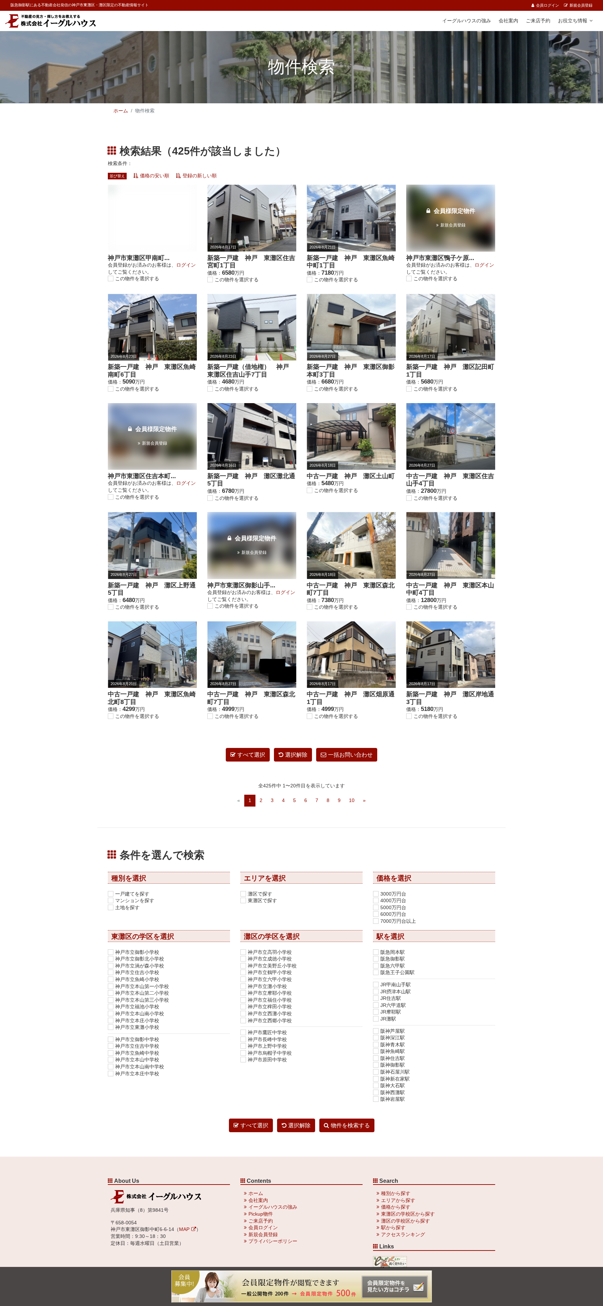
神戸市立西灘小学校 (270, 1013)
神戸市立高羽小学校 (270, 952)
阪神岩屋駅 (392, 1099)
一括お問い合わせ (350, 755)
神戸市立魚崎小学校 (137, 979)
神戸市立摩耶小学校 (270, 993)
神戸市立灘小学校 (267, 986)
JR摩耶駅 (390, 1012)
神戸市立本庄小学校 (137, 1020)
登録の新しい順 (200, 175)
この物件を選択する (137, 278)
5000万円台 (393, 907)
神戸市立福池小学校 (137, 1006)
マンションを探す (134, 900)
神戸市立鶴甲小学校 (270, 972)
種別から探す (395, 1193)
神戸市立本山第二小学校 (142, 993)
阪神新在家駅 (395, 1079)
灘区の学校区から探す (405, 1221)
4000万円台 (393, 900)
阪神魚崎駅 (392, 1051)
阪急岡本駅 (392, 952)
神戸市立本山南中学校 (139, 1066)
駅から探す (393, 1227)
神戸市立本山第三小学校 (142, 1000)
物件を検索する (350, 1125)
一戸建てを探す (132, 894)
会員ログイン (547, 5)
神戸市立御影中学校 (137, 1039)
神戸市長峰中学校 (267, 1039)
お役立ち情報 (572, 20)
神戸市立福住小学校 (270, 1000)
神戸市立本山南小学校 (139, 1013)
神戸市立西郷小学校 (270, 1020)
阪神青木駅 (392, 1044)
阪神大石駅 (392, 1085)
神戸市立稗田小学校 (270, 1006)
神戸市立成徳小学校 (270, 959)
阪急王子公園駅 (397, 972)
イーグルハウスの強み (466, 20)
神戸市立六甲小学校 (270, 979)
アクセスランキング (403, 1234)
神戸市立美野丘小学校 (272, 966)
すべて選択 (251, 755)
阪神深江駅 (392, 1037)
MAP (184, 1229)
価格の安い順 (154, 175)
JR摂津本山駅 (395, 991)
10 (352, 800)
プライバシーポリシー (272, 1241)
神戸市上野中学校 (267, 1046)
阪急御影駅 (392, 959)
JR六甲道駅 (393, 1005)
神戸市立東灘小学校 (137, 1027)
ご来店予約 (538, 20)
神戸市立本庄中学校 (137, 1073)
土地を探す (127, 907)
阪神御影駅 (392, 1065)
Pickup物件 (260, 1214)
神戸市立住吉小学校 (137, 972)
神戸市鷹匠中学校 (267, 1032)
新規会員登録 (581, 5)
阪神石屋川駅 (395, 1072)
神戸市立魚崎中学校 (137, 1053)
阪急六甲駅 (392, 966)
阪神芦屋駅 (392, 1031)
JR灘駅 (388, 1019)
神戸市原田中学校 (267, 1059)
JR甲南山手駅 (395, 984)
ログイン (186, 265)
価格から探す (395, 1207)
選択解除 (296, 755)
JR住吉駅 (390, 998)
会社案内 (508, 20)
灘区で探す (260, 894)
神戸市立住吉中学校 (137, 1046)
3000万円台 (393, 894)
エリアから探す (398, 1200)
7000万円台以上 (398, 921)
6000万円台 (393, 914)
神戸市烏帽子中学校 (270, 1053)
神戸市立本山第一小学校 (142, 986)
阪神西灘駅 (392, 1092)
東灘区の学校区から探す (408, 1214)
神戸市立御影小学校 (137, 952)
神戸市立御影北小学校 (139, 959)
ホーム (120, 110)
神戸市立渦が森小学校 (139, 966)
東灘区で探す (262, 900)
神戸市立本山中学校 (137, 1059)
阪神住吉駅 (392, 1058)
